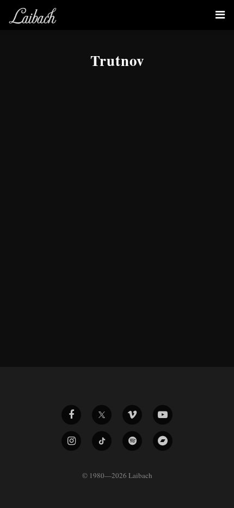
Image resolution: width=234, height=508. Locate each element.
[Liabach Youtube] (163, 415)
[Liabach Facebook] (71, 415)
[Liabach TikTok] (102, 441)
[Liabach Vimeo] (132, 415)
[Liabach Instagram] (71, 441)
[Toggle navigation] (220, 14)
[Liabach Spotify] (132, 441)
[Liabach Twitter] (102, 415)
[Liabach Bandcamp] (163, 441)
